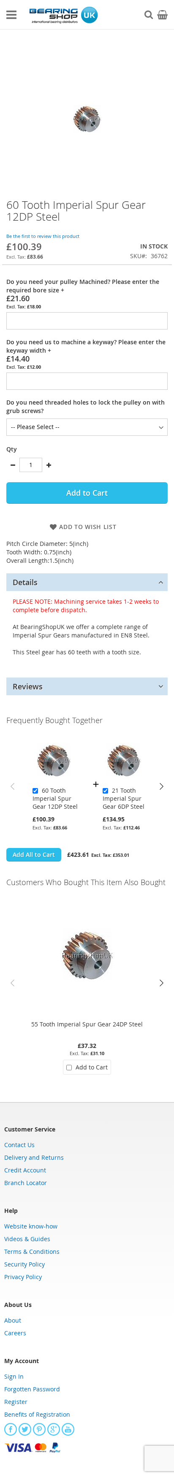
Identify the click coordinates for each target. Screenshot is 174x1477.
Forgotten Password (32, 1389)
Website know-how (30, 1226)
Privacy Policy (23, 1277)
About (12, 1320)
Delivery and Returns (34, 1157)
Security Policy (24, 1264)
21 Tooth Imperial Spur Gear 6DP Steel (123, 798)
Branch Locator (25, 1183)
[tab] (87, 582)
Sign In (14, 1376)
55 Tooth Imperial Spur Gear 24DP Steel (87, 1024)
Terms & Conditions (32, 1251)
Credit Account (25, 1170)
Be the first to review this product (42, 236)
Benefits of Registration (37, 1414)
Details (25, 582)
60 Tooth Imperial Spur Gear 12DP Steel (55, 798)
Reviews (28, 686)
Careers (15, 1333)
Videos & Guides (27, 1239)
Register (15, 1402)
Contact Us (19, 1145)
